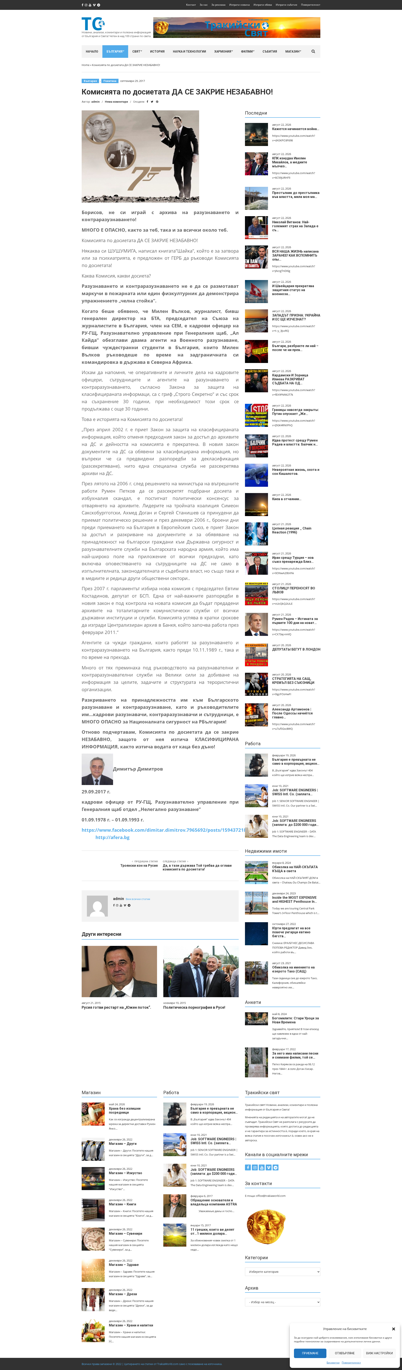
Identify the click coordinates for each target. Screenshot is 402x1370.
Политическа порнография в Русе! (194, 1007)
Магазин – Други (123, 1144)
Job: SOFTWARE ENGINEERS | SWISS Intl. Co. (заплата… (295, 792)
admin (95, 101)
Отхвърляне (345, 1353)
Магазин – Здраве (124, 1265)
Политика (109, 81)
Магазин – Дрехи (123, 1294)
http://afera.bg (112, 837)
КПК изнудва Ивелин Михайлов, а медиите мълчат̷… (289, 162)
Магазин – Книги (122, 1204)
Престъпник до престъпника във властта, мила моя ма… (296, 195)
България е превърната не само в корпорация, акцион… (296, 762)
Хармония (222, 51)
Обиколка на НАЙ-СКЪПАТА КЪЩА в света (295, 869)
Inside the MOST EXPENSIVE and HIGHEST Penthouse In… (294, 900)
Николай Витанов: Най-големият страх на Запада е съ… (295, 226)
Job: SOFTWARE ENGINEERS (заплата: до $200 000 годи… (295, 823)
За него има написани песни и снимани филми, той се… (295, 1055)
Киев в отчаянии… (287, 499)
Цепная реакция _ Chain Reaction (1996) (291, 530)
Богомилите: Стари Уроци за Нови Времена (295, 1020)
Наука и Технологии (189, 51)
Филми (247, 51)
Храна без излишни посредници (124, 1110)
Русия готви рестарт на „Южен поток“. (116, 1007)
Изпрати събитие (286, 4)
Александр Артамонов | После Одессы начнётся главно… (292, 713)
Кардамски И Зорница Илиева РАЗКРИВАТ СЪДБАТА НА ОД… (290, 379)
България (114, 51)
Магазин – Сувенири (125, 1234)
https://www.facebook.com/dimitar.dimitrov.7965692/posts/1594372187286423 (173, 830)
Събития (270, 51)
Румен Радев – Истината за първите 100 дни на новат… (295, 621)
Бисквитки (333, 1362)
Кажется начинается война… (295, 129)
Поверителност (351, 1362)
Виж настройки (379, 1353)
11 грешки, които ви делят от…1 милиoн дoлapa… (212, 1232)
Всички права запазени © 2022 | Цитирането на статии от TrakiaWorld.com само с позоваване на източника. (152, 1364)
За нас (204, 4)
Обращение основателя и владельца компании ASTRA (214, 1202)
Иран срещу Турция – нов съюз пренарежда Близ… (293, 560)
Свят (136, 51)
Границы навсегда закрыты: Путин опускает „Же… (295, 412)
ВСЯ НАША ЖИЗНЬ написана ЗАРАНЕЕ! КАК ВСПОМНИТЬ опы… (295, 255)
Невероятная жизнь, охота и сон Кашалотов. (295, 472)
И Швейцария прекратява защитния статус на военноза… (293, 290)
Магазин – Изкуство (125, 1173)
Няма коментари (116, 101)
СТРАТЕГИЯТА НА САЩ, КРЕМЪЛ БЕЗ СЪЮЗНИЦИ (293, 681)
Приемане (310, 1353)
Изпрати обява (263, 4)
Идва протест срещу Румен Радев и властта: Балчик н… (295, 442)
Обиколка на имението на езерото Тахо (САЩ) (293, 969)
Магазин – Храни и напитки (131, 1325)
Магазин (292, 51)
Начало (92, 51)
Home (85, 65)
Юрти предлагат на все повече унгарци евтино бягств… (291, 932)
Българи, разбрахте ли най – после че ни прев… (295, 348)
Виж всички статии (138, 899)
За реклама (218, 4)
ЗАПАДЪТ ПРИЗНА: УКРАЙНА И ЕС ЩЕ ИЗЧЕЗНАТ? (296, 317)
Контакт (191, 4)
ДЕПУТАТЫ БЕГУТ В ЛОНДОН (296, 649)
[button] (394, 1329)
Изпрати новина (239, 4)
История (157, 51)
